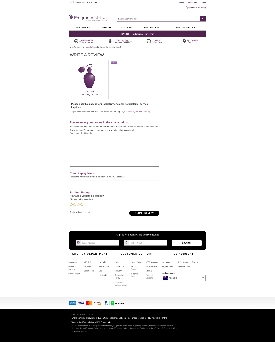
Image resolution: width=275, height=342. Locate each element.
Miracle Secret (92, 47)
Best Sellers (89, 271)
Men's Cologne (74, 273)
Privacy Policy (88, 322)
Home (71, 47)
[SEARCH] (203, 19)
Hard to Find (104, 275)
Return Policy (136, 262)
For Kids (102, 262)
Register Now (167, 266)
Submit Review (144, 213)
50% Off (87, 262)
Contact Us (119, 266)
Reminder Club (183, 266)
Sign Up (186, 243)
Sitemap (149, 271)
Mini (100, 271)
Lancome (80, 47)
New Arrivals (104, 266)
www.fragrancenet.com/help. (139, 111)
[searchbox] (158, 19)
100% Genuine (152, 262)
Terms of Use (151, 266)
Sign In (181, 2)
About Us (119, 271)
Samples (87, 266)
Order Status (193, 2)
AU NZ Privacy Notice (103, 322)
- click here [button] (137, 34)
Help (204, 2)
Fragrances (72, 262)
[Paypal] (106, 303)
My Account (166, 262)
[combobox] (161, 19)
